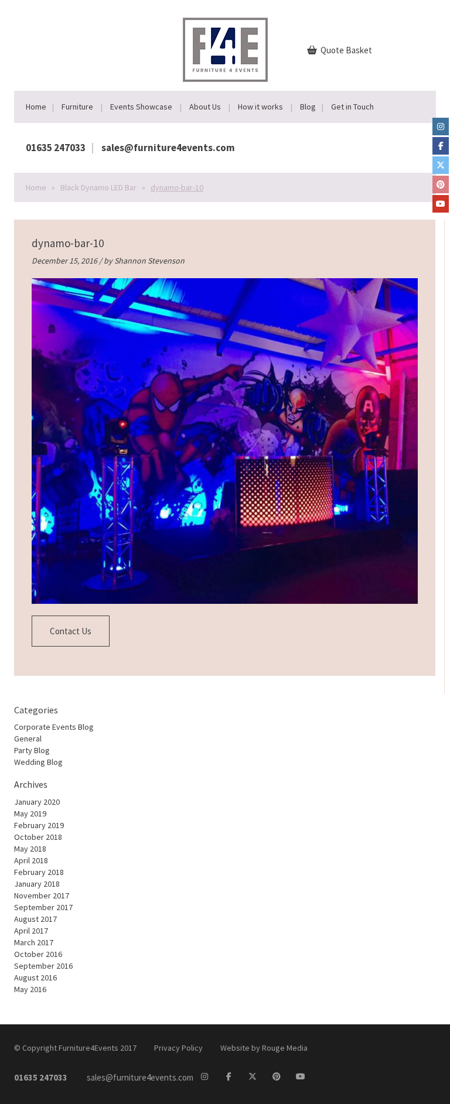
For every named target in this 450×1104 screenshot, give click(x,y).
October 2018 (38, 837)
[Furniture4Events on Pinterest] (440, 184)
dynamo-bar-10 (68, 243)
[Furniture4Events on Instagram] (440, 126)
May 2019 (30, 813)
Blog (308, 106)
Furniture (77, 106)
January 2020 (37, 802)
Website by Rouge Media (264, 1048)
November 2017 (41, 895)
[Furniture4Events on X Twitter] (440, 165)
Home (36, 106)
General (28, 738)
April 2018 (31, 860)
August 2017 (35, 919)
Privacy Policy (178, 1048)
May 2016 (30, 989)
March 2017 (33, 942)
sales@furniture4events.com (168, 147)
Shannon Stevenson (149, 260)
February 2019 (39, 825)
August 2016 (35, 977)
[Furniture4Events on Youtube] (440, 204)
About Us (205, 106)
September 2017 (43, 907)
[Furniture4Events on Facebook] (440, 146)
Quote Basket (345, 50)
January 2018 (37, 884)
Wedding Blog (38, 762)
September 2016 (43, 966)
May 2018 (30, 848)
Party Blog (32, 750)
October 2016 (38, 954)
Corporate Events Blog (54, 727)
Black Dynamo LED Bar (98, 187)
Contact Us (70, 631)
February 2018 (39, 872)
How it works (260, 106)
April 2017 (31, 930)
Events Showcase (141, 106)
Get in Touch (352, 106)
